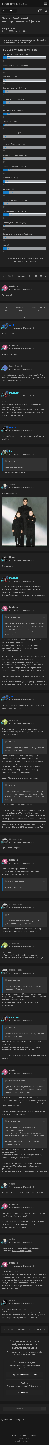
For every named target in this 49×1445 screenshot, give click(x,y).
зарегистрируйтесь (36, 258)
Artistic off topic (22, 31)
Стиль (23, 1435)
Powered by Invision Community (24, 1441)
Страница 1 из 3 (24, 276)
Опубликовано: (21, 289)
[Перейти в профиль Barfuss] (5, 288)
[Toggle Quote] (6, 461)
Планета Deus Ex (15, 4)
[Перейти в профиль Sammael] (5, 722)
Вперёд (38, 276)
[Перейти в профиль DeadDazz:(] (5, 368)
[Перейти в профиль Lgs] (5, 452)
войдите (19, 258)
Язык (13, 1435)
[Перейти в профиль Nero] (5, 559)
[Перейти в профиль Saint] (5, 486)
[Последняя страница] (45, 276)
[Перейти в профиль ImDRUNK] (5, 394)
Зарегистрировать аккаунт (24, 1374)
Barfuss (11, 28)
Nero (12, 557)
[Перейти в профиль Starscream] (5, 841)
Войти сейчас (24, 1393)
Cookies (34, 1435)
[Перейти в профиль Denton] (5, 429)
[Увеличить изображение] (24, 522)
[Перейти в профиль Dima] (5, 1302)
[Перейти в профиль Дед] (5, 326)
